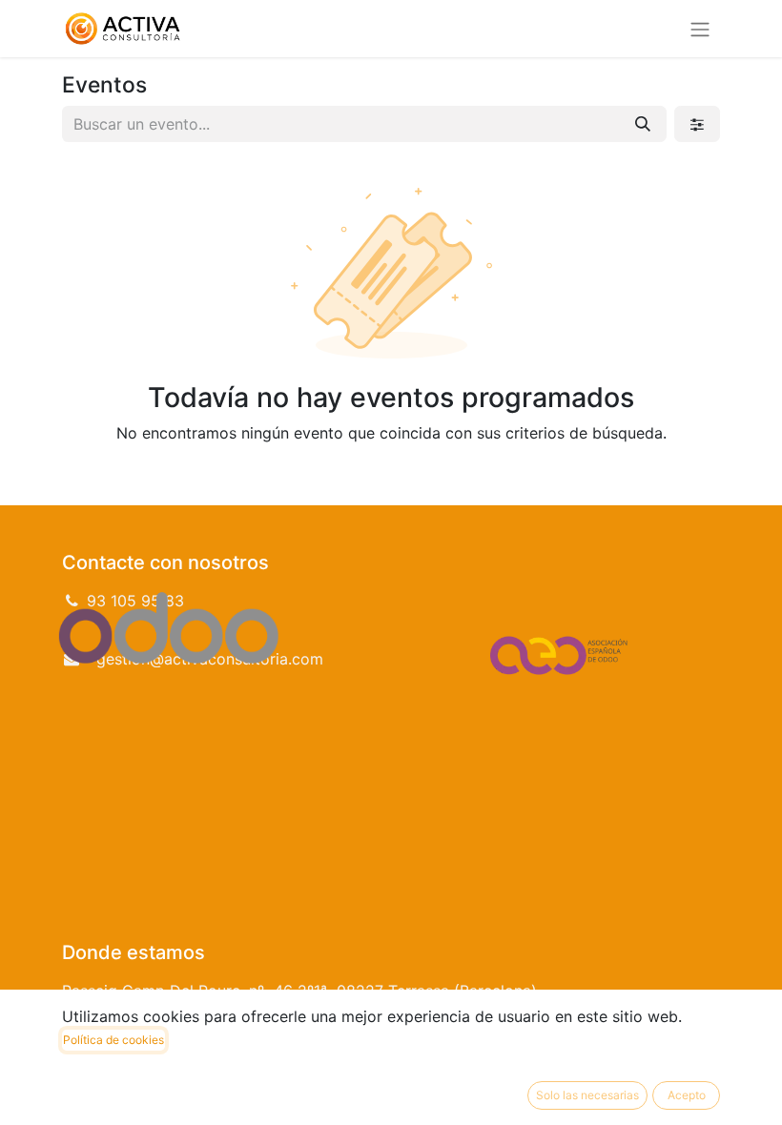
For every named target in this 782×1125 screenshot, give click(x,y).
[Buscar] (643, 124)
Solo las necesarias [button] (587, 1095)
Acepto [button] (687, 1095)
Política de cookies (113, 1040)
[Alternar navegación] (700, 29)
